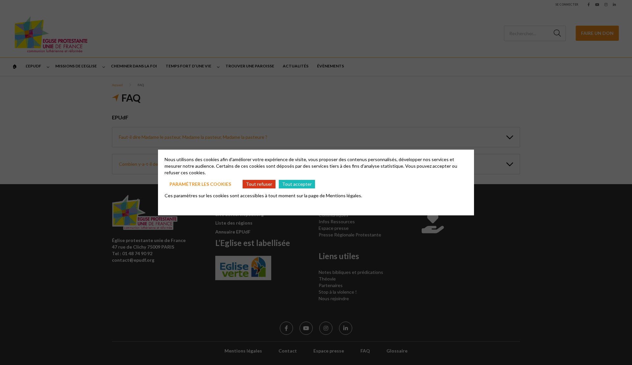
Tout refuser (259, 184)
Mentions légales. (344, 195)
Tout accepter (297, 184)
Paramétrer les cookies (200, 184)
